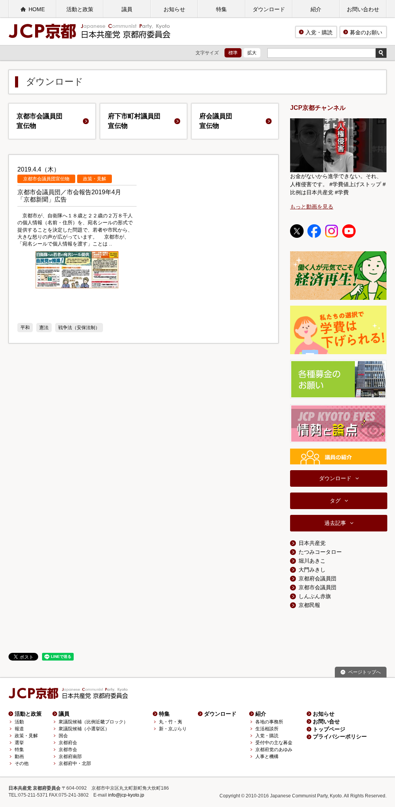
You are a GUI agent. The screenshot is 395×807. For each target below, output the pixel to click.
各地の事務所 (269, 722)
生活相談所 (267, 728)
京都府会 (68, 742)
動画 (19, 756)
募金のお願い (366, 32)
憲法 (44, 327)
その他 (22, 763)
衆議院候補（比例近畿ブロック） (93, 722)
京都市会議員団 (39, 121)
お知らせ (174, 9)
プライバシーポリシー (340, 736)
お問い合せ (326, 721)
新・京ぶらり (173, 728)
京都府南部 (70, 756)
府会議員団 (215, 121)
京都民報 (309, 605)
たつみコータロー (320, 552)
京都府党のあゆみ (273, 749)
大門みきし (312, 570)
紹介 (316, 9)
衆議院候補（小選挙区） (84, 728)
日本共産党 (312, 543)
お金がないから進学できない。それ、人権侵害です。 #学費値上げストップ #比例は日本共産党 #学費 (338, 184)
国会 (63, 735)
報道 (19, 728)
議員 (127, 9)
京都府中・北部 (75, 763)
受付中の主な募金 (273, 742)
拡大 (252, 52)
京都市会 (68, 749)
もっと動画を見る (311, 206)
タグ (335, 501)
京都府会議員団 (317, 578)
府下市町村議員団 (134, 121)
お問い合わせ (363, 9)
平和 (25, 327)
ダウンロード (269, 9)
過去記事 (335, 523)
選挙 (19, 742)
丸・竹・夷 (170, 722)
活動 (19, 722)
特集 (221, 9)
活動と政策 (79, 9)
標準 (233, 52)
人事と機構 (267, 756)
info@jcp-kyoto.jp (126, 795)
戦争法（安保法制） (79, 327)
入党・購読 (319, 32)
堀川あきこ (312, 561)
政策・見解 (26, 735)
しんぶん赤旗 (315, 596)
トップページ (329, 729)
